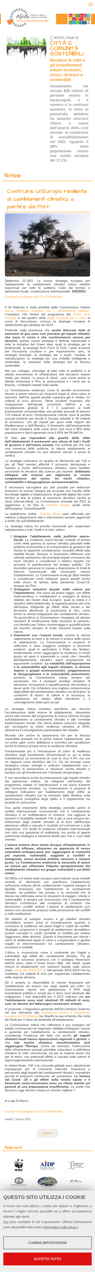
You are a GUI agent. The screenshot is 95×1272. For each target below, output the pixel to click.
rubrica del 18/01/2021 (28, 970)
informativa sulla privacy (61, 1227)
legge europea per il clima (66, 318)
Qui (5, 1222)
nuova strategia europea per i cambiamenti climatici (47, 310)
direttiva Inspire (58, 505)
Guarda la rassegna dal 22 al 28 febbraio (33, 296)
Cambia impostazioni (47, 1243)
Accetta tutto (47, 1259)
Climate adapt (50, 514)
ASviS (59, 38)
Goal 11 (72, 38)
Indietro (47, 1133)
